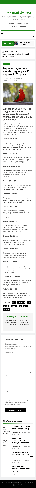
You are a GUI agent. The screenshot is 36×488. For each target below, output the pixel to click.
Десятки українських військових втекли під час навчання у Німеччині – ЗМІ (22, 454)
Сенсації (7, 64)
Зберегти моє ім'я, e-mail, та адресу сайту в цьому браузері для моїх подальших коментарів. (17, 402)
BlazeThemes (21, 485)
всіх (13, 302)
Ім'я (6, 376)
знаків (6, 306)
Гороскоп (21, 302)
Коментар (9, 353)
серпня (6, 309)
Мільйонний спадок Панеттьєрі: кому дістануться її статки (20, 440)
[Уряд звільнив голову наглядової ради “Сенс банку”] (16, 43)
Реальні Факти (18, 13)
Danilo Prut (8, 78)
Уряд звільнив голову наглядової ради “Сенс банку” (25, 43)
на (20, 306)
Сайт (6, 392)
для (29, 302)
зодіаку (14, 306)
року (25, 306)
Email (7, 384)
